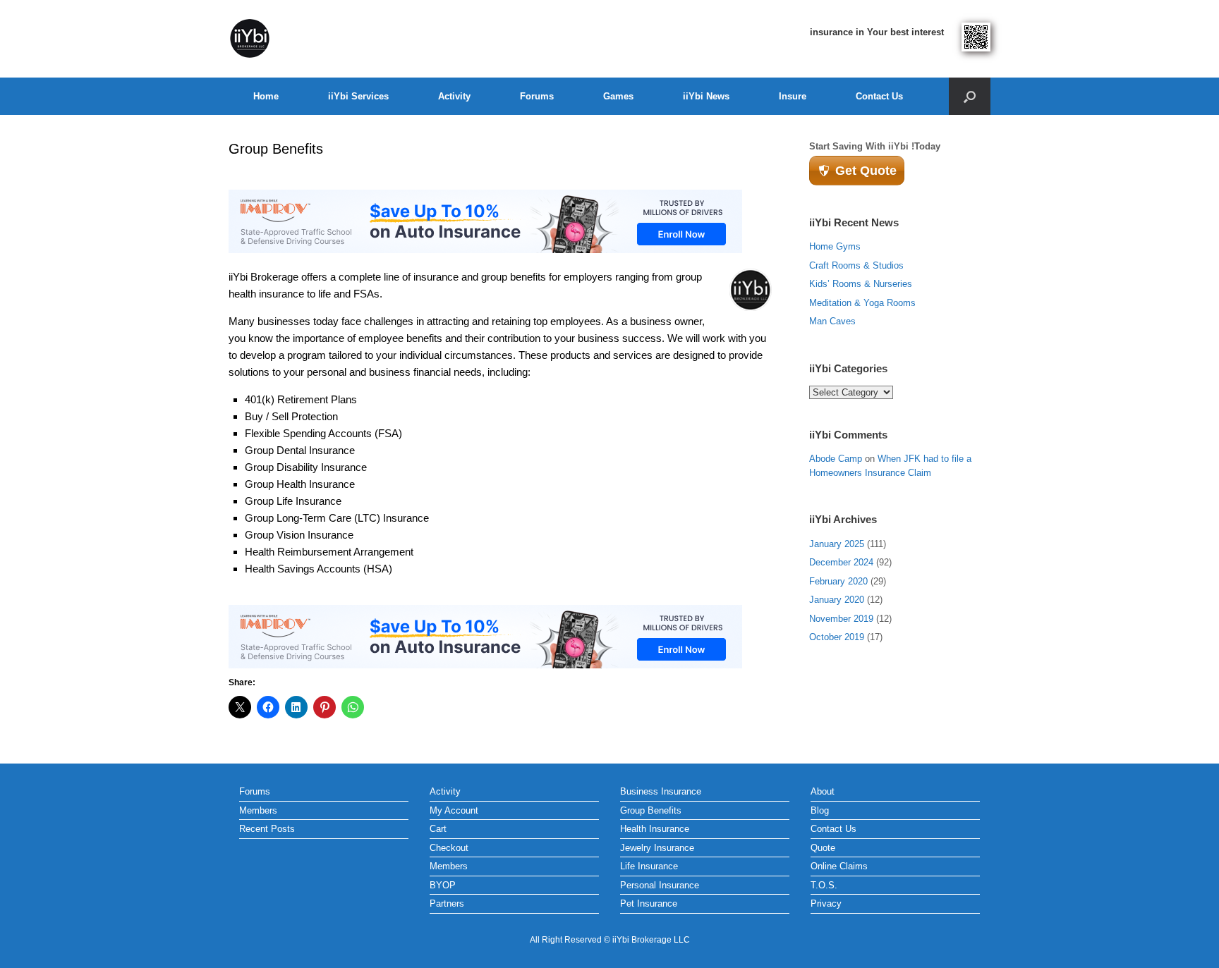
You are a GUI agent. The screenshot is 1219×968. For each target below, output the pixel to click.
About (823, 791)
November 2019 (841, 618)
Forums (537, 96)
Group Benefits (650, 810)
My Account (454, 810)
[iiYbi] (250, 39)
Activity (454, 96)
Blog (820, 810)
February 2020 (838, 581)
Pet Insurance (648, 903)
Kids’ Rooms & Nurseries (860, 283)
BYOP (443, 885)
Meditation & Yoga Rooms (862, 303)
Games (618, 96)
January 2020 (836, 599)
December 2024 (841, 562)
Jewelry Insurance (657, 848)
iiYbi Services (358, 96)
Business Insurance (660, 791)
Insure (792, 96)
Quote (823, 848)
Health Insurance (654, 828)
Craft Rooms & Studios (856, 265)
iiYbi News (706, 96)
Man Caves (832, 321)
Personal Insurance (659, 885)
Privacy (826, 903)
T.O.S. (824, 885)
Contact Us (879, 96)
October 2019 (836, 637)
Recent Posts (267, 828)
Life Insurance (649, 866)
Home (266, 96)
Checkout (449, 848)
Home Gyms (835, 246)
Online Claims (839, 866)
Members (258, 810)
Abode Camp (835, 458)
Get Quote (866, 171)
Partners (447, 903)
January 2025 (836, 544)
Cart (438, 828)
